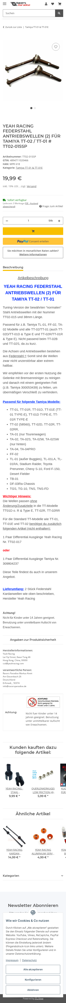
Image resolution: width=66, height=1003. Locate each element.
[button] (46, 3)
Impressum (12, 960)
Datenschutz (29, 960)
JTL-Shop (39, 998)
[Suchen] (59, 13)
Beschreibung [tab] (13, 267)
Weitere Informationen (33, 254)
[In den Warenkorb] (5, 38)
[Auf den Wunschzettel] (56, 47)
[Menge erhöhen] (59, 220)
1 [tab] (31, 108)
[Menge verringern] (7, 220)
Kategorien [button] (11, 875)
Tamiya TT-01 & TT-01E (29, 167)
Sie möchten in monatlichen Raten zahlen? (33, 252)
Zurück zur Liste (13, 27)
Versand (31, 186)
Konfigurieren (33, 979)
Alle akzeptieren (33, 969)
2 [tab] (35, 108)
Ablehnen (33, 989)
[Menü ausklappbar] (4, 2)
